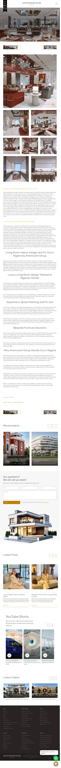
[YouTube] (44, 755)
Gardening (24, 737)
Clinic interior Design (26, 726)
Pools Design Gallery (26, 748)
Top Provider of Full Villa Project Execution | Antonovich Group (32, 662)
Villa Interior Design (26, 711)
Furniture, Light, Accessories (46, 741)
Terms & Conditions (7, 724)
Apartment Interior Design (27, 713)
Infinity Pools (24, 745)
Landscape (24, 733)
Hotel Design (24, 716)
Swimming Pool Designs (27, 741)
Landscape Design (26, 735)
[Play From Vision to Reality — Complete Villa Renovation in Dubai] (14, 644)
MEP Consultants (44, 718)
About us (5, 711)
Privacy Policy (46, 502)
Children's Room (6, 743)
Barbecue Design (43, 720)
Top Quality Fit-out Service (46, 737)
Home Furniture (6, 735)
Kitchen (5, 748)
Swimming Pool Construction (28, 743)
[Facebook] (50, 755)
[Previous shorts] (48, 625)
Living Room (5, 746)
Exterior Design (43, 745)
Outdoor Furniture (7, 737)
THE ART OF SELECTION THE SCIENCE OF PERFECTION (49, 661)
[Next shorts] (52, 625)
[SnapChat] (53, 755)
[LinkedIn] (55, 755)
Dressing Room (6, 739)
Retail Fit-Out (43, 716)
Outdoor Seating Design (45, 722)
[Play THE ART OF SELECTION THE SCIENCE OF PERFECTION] (50, 644)
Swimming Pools (25, 739)
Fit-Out (41, 708)
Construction (6, 713)
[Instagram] (47, 755)
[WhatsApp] (56, 758)
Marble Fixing (43, 724)
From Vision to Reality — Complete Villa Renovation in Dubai (14, 662)
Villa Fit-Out (42, 711)
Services (41, 733)
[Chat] (56, 763)
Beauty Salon (24, 722)
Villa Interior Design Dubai (45, 735)
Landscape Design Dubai (45, 743)
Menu (4, 708)
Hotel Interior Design (44, 746)
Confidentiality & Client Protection (10, 722)
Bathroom (5, 745)
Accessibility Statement (8, 728)
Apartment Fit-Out (44, 713)
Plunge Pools (24, 746)
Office (4, 741)
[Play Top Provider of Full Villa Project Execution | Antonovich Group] (32, 644)
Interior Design (25, 708)
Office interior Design (26, 724)
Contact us (5, 718)
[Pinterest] (50, 758)
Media (4, 716)
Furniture (5, 733)
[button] (50, 426)
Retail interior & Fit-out (27, 718)
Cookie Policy (6, 726)
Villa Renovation (25, 720)
